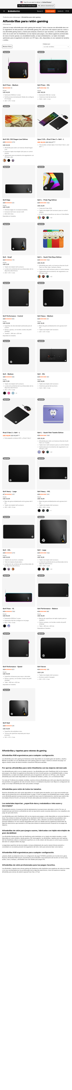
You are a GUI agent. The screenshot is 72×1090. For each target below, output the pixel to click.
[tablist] (40, 11)
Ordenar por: (46, 44)
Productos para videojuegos (11, 17)
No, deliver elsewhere (45, 5)
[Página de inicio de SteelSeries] (13, 11)
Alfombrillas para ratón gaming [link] (31, 17)
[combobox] (56, 46)
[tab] (40, 11)
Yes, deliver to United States (27, 5)
